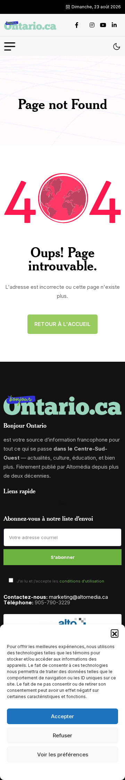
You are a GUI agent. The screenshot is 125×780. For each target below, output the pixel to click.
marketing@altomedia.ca (78, 597)
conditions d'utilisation (81, 581)
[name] (30, 25)
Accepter (62, 716)
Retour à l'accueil (62, 324)
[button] (114, 633)
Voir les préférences (62, 754)
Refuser (62, 735)
